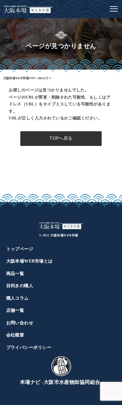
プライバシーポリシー (29, 347)
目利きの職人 (19, 285)
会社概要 (15, 335)
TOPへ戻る (61, 138)
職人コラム (17, 298)
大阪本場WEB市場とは (29, 261)
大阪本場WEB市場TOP (19, 78)
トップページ (19, 249)
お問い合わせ (19, 323)
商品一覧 (15, 273)
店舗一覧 (15, 310)
